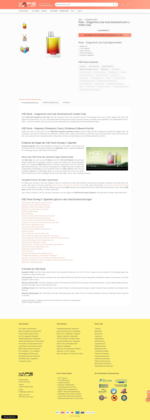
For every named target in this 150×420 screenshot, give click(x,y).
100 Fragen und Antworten (27, 328)
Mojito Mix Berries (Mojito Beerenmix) (35, 247)
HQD (80, 20)
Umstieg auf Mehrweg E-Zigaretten (68, 341)
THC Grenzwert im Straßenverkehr (68, 338)
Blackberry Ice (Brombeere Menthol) (35, 209)
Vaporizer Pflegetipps (64, 346)
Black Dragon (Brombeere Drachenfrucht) (68, 185)
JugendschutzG (100, 343)
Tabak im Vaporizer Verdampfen (67, 336)
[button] (113, 5)
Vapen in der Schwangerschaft (67, 343)
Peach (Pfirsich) (27, 251)
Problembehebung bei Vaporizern (68, 328)
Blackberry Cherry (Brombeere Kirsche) (36, 207)
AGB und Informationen (102, 361)
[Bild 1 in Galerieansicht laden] (24, 24)
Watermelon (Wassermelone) (32, 262)
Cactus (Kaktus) (27, 213)
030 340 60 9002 (45, 5)
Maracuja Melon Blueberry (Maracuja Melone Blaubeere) (42, 244)
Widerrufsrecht (100, 341)
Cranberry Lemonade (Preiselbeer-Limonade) (38, 216)
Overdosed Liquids (25, 361)
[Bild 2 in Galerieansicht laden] (24, 36)
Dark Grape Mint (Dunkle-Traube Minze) (36, 218)
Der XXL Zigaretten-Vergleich (28, 336)
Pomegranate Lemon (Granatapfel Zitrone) (37, 253)
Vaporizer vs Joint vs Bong (66, 351)
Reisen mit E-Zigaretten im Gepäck (68, 334)
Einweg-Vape (91, 20)
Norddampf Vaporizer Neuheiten (29, 356)
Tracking (98, 328)
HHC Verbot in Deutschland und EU (30, 343)
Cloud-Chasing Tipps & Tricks (28, 334)
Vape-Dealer (77, 416)
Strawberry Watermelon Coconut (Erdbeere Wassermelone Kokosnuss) (47, 260)
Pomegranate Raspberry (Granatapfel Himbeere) (39, 255)
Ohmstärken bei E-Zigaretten (28, 358)
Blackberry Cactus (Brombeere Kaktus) (36, 205)
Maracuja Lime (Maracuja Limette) (34, 242)
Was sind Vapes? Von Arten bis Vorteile (70, 353)
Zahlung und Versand (102, 353)
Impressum (98, 336)
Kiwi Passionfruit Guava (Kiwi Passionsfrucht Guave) (40, 236)
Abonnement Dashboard (103, 363)
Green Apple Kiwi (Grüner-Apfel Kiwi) (35, 233)
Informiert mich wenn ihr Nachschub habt (103, 35)
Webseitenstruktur (101, 348)
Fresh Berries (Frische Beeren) (33, 227)
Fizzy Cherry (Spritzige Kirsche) (33, 224)
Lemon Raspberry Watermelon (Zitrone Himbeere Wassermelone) (45, 238)
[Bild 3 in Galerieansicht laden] (24, 49)
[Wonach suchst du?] (116, 4)
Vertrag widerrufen (9, 417)
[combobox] (86, 4)
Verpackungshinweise (102, 356)
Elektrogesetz (99, 338)
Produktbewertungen (102, 351)
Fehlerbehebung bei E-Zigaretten (30, 338)
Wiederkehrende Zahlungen (104, 366)
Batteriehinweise (100, 346)
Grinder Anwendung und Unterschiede (31, 341)
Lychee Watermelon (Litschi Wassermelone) (37, 240)
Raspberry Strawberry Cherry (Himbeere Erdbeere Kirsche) (43, 258)
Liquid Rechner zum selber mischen (30, 346)
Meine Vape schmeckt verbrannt (29, 348)
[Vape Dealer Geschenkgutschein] (123, 4)
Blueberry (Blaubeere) (30, 211)
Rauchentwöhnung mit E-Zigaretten (69, 331)
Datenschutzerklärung (102, 358)
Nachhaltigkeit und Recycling (28, 353)
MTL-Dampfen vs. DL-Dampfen (29, 351)
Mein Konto (98, 334)
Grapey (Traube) (28, 231)
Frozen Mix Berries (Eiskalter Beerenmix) (36, 229)
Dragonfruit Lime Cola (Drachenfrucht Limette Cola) (40, 222)
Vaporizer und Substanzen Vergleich (69, 348)
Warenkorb (98, 331)
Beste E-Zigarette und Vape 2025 (30, 331)
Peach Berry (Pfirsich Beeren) (32, 249)
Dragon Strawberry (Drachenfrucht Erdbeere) (38, 220)
